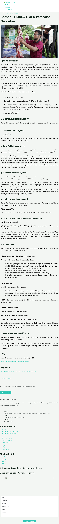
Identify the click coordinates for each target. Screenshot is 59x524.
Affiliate (4, 512)
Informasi (4, 500)
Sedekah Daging (6, 506)
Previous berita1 (5, 378)
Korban (4, 503)
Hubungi (4, 515)
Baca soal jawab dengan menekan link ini (15, 362)
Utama (3, 497)
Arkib (3, 509)
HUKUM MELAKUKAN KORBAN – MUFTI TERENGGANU (18, 371)
